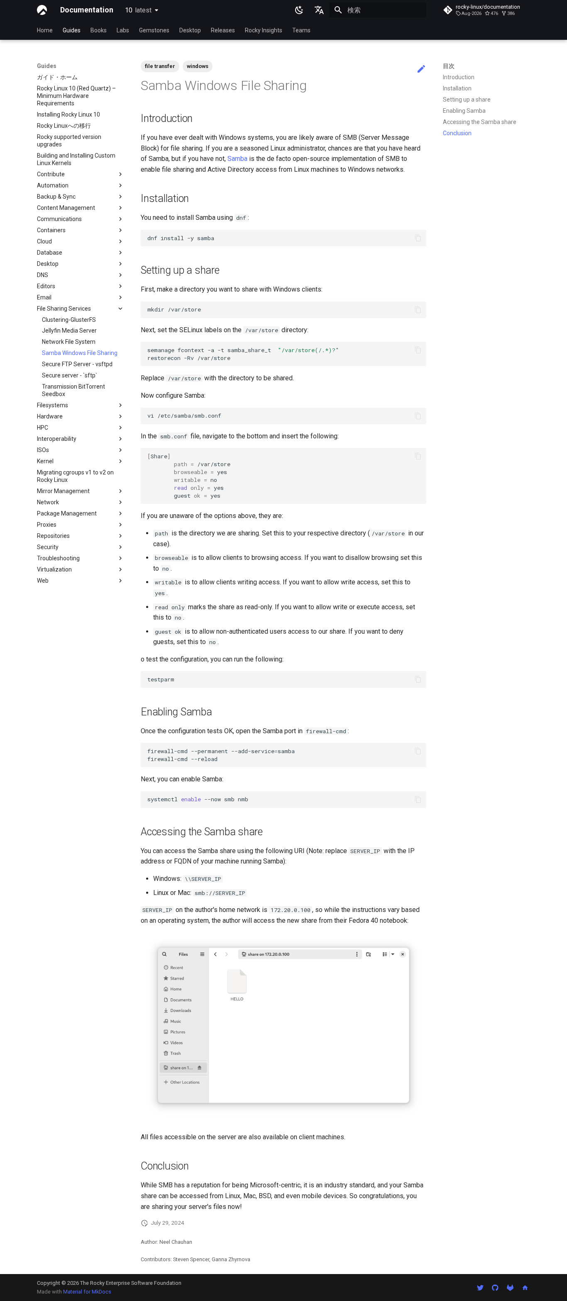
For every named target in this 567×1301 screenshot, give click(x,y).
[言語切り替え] (319, 10)
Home (45, 30)
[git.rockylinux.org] (510, 1287)
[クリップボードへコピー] (418, 238)
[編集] (421, 69)
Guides (72, 30)
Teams (301, 30)
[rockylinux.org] (525, 1287)
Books (98, 30)
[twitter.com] (480, 1287)
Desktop (190, 30)
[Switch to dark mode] (299, 10)
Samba (237, 159)
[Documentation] (42, 10)
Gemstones (154, 30)
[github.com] (495, 1287)
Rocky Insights (263, 30)
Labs (123, 30)
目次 (449, 66)
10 (138, 10)
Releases (223, 30)
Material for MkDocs (87, 1292)
